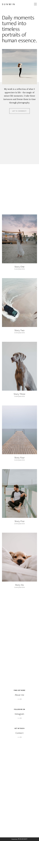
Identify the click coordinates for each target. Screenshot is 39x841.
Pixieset (23, 839)
